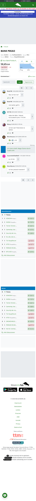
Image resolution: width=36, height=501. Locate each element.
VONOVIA (9, 218)
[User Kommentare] (5, 495)
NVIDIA (8, 222)
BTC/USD (9, 252)
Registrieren (28, 82)
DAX (10, 1)
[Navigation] (3, 5)
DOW (26, 1)
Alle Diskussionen (9, 255)
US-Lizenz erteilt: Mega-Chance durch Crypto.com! (18, 149)
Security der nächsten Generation (16, 233)
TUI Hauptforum (11, 241)
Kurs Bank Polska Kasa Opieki (13, 61)
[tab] (22, 61)
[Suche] (33, 5)
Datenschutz (18, 427)
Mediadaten (18, 406)
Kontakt (18, 420)
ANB (18, 417)
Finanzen (18, 413)
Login (19, 82)
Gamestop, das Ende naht (14, 229)
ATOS (8, 244)
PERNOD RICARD (11, 248)
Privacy (18, 424)
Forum (6, 47)
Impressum (18, 403)
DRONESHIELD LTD (12, 321)
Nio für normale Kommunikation (16, 329)
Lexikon (18, 410)
